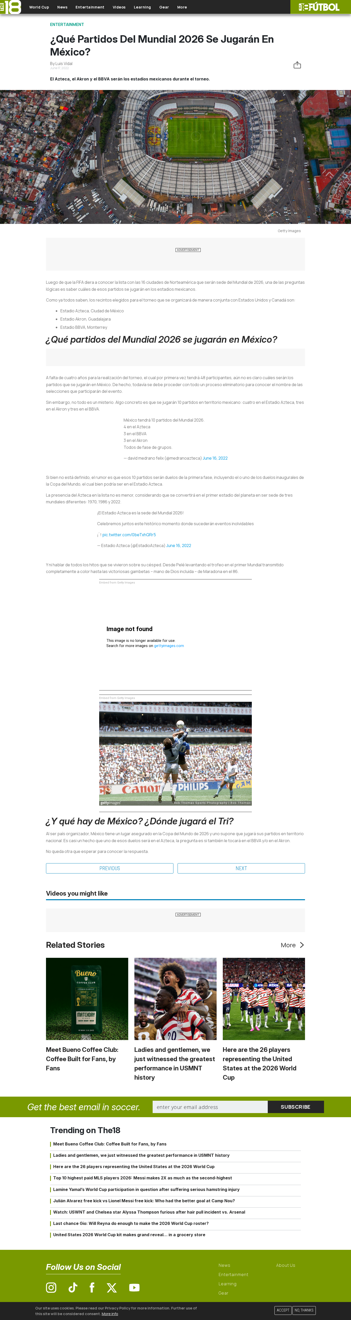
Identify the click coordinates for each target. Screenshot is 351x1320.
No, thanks (304, 1310)
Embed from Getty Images (117, 582)
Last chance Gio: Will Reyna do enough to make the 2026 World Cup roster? (131, 1223)
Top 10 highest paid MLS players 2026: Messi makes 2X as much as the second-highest (142, 1177)
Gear (164, 7)
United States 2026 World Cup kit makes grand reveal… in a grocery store (129, 1234)
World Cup (39, 7)
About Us (285, 1265)
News (62, 7)
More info (110, 1313)
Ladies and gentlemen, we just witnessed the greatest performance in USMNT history (141, 1155)
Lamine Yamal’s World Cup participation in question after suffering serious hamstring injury (146, 1189)
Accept (283, 1310)
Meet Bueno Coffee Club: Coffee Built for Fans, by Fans (82, 1059)
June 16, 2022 (215, 458)
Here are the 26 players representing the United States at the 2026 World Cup (134, 1166)
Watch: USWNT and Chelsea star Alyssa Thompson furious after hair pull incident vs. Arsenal (149, 1212)
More (182, 7)
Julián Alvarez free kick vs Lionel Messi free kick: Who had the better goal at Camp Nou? (144, 1200)
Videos (119, 7)
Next (241, 868)
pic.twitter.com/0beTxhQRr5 (129, 535)
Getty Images (289, 230)
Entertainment (90, 7)
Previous (109, 868)
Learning (142, 7)
